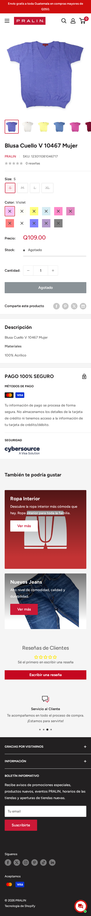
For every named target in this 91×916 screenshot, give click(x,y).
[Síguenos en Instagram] (25, 862)
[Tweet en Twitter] (74, 305)
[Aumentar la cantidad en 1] (53, 270)
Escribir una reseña (45, 675)
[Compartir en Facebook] (56, 305)
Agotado (45, 287)
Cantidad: (12, 270)
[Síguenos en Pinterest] (34, 862)
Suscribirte (21, 825)
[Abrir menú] (7, 21)
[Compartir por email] (83, 305)
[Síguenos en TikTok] (43, 862)
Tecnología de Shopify (20, 906)
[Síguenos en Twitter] (17, 862)
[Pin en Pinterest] (65, 305)
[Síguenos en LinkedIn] (52, 862)
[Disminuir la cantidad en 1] (28, 270)
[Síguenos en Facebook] (8, 862)
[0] (82, 21)
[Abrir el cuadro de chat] (80, 906)
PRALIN (10, 156)
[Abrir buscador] (63, 20)
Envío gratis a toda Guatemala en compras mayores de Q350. (45, 6)
